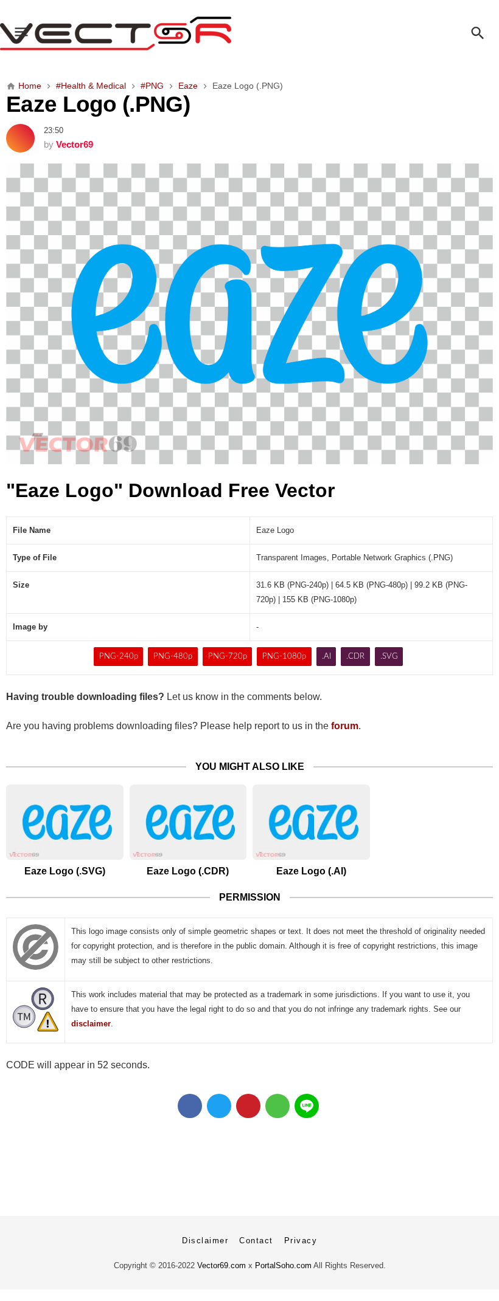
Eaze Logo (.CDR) (188, 871)
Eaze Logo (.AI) (311, 871)
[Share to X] (219, 1106)
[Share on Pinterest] (248, 1106)
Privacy (301, 1240)
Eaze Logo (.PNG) (98, 104)
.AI (326, 657)
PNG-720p (227, 657)
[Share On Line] (307, 1106)
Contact (256, 1240)
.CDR (355, 657)
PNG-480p (172, 657)
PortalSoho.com (283, 1265)
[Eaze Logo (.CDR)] (188, 822)
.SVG (389, 657)
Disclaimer (205, 1240)
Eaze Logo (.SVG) (64, 871)
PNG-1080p (284, 657)
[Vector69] (249, 33)
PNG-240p (118, 657)
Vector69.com (221, 1265)
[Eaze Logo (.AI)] (311, 822)
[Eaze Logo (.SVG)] (65, 822)
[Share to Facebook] (190, 1106)
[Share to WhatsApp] (277, 1106)
